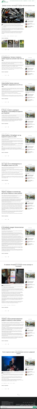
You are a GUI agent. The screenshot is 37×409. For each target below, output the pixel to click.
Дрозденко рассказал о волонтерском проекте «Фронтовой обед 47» (31, 24)
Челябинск (34, 405)
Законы (25, 402)
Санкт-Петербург (27, 405)
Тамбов (29, 405)
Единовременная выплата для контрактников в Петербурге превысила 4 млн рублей (31, 21)
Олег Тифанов (16, 263)
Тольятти (32, 405)
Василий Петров (3, 317)
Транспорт (6, 108)
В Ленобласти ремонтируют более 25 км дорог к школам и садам (30, 19)
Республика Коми (21, 405)
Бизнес (23, 402)
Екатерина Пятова (3, 108)
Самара (24, 405)
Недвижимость (6, 317)
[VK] (35, 1)
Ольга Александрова (3, 162)
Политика (32, 402)
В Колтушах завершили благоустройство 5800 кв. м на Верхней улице (31, 26)
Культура (27, 402)
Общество (34, 402)
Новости (6, 162)
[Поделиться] (8, 49)
